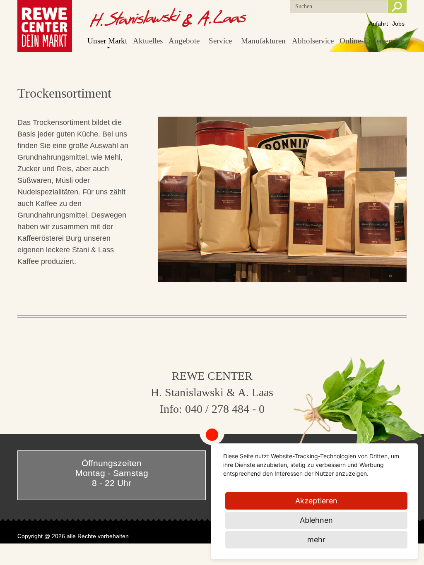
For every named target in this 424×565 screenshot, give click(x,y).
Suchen (397, 6)
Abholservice (313, 40)
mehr (316, 539)
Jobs (398, 23)
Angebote (184, 40)
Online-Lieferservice (372, 40)
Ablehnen (316, 520)
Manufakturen (263, 40)
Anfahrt (378, 23)
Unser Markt (107, 40)
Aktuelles (148, 40)
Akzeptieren (316, 500)
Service (220, 40)
